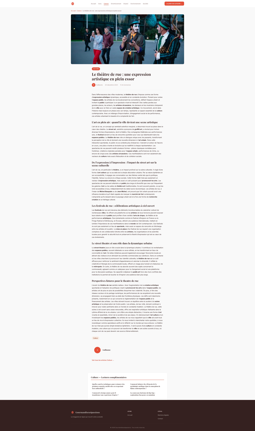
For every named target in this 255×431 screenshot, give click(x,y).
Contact (160, 418)
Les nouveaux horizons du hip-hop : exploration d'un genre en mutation (142, 394)
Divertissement (116, 3)
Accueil (93, 3)
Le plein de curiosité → (174, 3)
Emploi (126, 3)
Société (145, 3)
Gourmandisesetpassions (88, 412)
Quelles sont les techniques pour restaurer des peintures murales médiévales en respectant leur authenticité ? (108, 386)
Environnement (136, 3)
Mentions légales (163, 415)
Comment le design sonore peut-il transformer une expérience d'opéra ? (105, 394)
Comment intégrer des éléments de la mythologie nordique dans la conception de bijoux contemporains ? (145, 386)
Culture (106, 3)
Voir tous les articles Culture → (103, 360)
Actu (99, 3)
